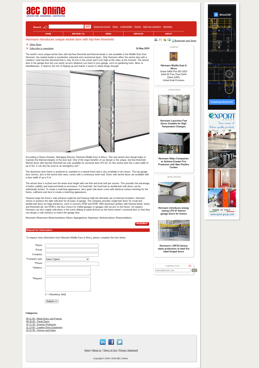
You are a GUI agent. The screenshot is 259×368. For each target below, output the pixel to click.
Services (138, 34)
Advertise (167, 27)
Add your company (152, 27)
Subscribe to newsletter (42, 48)
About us (96, 350)
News (115, 27)
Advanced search (102, 27)
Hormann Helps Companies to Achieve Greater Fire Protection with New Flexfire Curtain (173, 163)
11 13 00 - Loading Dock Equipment (44, 327)
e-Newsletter (126, 27)
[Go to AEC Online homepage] (46, 16)
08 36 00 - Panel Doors (38, 321)
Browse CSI (78, 34)
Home (48, 34)
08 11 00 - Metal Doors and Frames (44, 318)
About (168, 34)
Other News (36, 44)
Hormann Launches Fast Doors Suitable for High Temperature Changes (173, 123)
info (190, 265)
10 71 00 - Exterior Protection (41, 324)
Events (137, 27)
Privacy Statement (128, 350)
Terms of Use (110, 350)
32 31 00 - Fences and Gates (41, 330)
